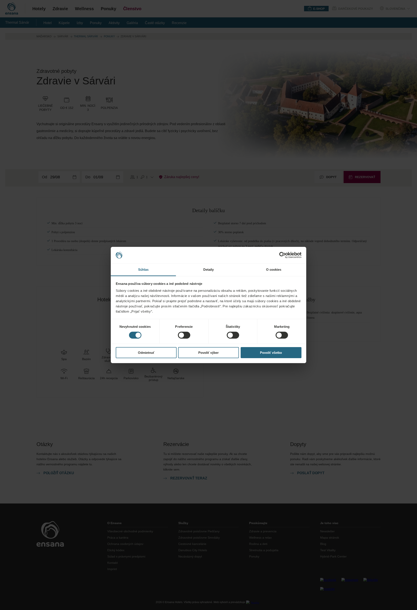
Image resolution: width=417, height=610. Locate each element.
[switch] (184, 335)
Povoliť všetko (271, 352)
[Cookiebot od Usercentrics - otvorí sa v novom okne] (282, 255)
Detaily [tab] (208, 269)
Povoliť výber (208, 352)
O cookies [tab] (273, 269)
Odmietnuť (146, 352)
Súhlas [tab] (143, 269)
